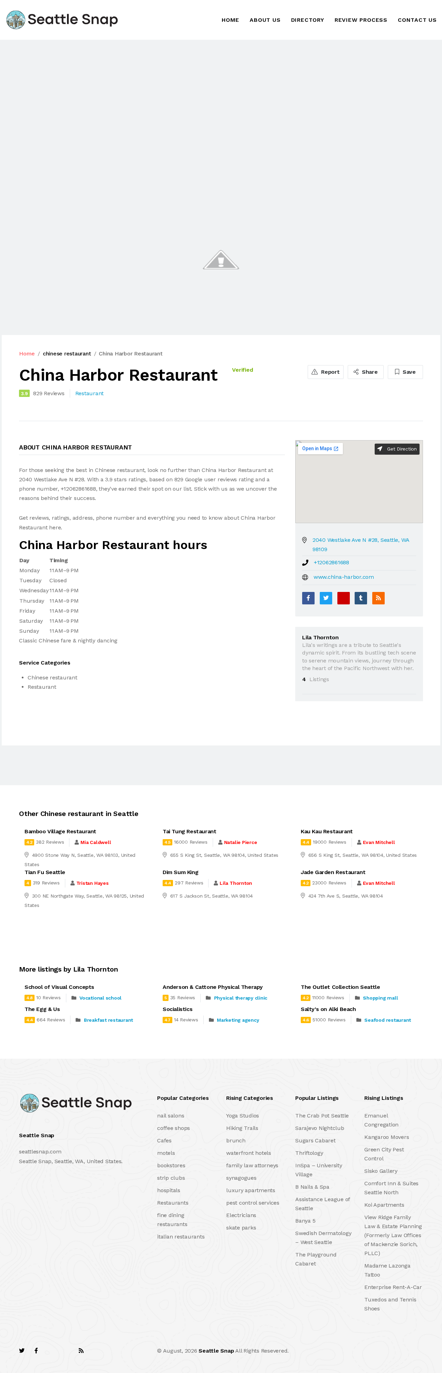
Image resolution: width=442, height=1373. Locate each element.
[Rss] (81, 1350)
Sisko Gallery (380, 1171)
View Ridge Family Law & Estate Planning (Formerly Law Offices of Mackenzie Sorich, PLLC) (393, 1235)
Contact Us (417, 20)
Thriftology (309, 1153)
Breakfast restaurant (108, 1020)
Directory (307, 20)
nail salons (170, 1115)
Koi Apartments (384, 1205)
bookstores (171, 1165)
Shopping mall (380, 998)
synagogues (241, 1178)
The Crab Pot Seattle (322, 1115)
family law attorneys (252, 1165)
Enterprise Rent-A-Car (393, 1287)
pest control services (252, 1202)
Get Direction (401, 449)
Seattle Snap (216, 1350)
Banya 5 (305, 1220)
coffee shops (173, 1128)
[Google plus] (343, 598)
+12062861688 (331, 562)
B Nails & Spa (312, 1187)
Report (329, 372)
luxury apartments (250, 1190)
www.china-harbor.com (344, 577)
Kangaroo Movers (386, 1137)
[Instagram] (66, 1350)
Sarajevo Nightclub (319, 1128)
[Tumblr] (361, 598)
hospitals (168, 1190)
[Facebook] (308, 598)
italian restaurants (180, 1236)
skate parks (241, 1227)
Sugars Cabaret (315, 1140)
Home (230, 20)
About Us (265, 20)
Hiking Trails (242, 1128)
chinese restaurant (67, 353)
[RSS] (378, 598)
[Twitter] (326, 598)
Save (408, 372)
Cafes (164, 1140)
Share (369, 372)
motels (166, 1153)
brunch (236, 1140)
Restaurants (172, 1202)
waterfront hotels (248, 1153)
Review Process (361, 20)
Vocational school (100, 998)
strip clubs (171, 1178)
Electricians (241, 1215)
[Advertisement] (207, 91)
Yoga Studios (242, 1115)
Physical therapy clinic (240, 998)
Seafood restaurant (387, 1020)
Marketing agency (238, 1020)
